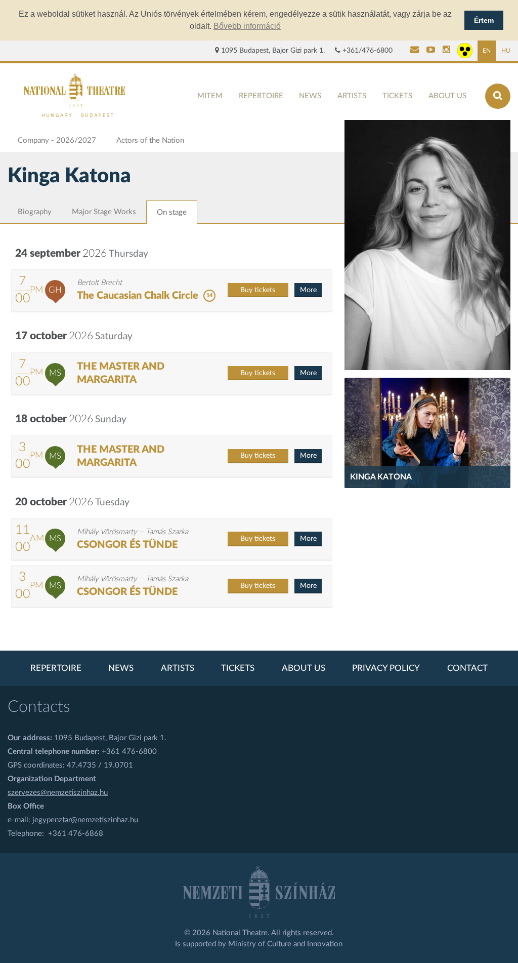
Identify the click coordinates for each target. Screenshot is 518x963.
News (310, 96)
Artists (351, 96)
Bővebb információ (247, 26)
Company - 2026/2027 (57, 140)
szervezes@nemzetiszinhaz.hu (58, 792)
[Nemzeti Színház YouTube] (430, 51)
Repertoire (261, 96)
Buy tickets (257, 290)
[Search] (497, 96)
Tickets (397, 96)
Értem (484, 20)
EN (487, 51)
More (308, 290)
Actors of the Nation (150, 140)
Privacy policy (386, 668)
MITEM (210, 96)
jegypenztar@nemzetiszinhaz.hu (85, 820)
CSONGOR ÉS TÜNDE (127, 545)
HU (505, 51)
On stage (172, 212)
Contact (467, 668)
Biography (35, 212)
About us (447, 96)
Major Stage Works (104, 212)
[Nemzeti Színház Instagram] (446, 51)
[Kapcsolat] (414, 51)
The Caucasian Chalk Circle (137, 296)
